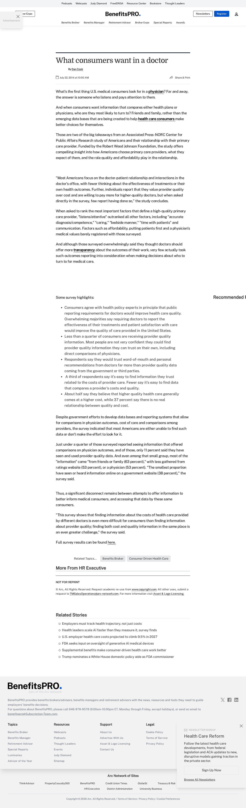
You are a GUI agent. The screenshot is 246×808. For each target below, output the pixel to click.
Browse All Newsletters (199, 779)
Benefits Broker (18, 732)
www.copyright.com (144, 589)
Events (58, 749)
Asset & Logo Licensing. (168, 593)
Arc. (89, 798)
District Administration (120, 788)
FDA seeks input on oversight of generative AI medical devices (108, 643)
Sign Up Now (211, 770)
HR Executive (92, 788)
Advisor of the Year (20, 760)
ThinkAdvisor (26, 783)
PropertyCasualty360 (57, 783)
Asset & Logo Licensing (115, 743)
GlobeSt (142, 783)
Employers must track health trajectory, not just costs (102, 623)
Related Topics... (85, 558)
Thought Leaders (175, 3)
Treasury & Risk (167, 783)
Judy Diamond (98, 3)
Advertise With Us (111, 737)
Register (222, 13)
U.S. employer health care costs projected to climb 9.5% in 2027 (109, 637)
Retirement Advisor (20, 743)
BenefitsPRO (87, 783)
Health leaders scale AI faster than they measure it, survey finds (109, 630)
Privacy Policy (155, 743)
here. (112, 542)
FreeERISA (116, 3)
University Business (151, 788)
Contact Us (107, 749)
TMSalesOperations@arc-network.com (94, 593)
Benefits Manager (19, 737)
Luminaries (15, 755)
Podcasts (67, 3)
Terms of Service (157, 737)
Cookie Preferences (168, 798)
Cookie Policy (154, 732)
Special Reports (18, 749)
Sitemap (59, 760)
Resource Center (136, 3)
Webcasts (81, 3)
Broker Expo (25, 13)
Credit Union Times (116, 783)
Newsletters (203, 13)
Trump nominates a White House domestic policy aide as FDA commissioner (118, 657)
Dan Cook (77, 69)
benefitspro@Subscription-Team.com (32, 714)
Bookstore (155, 3)
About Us (106, 732)
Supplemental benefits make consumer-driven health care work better (114, 650)
